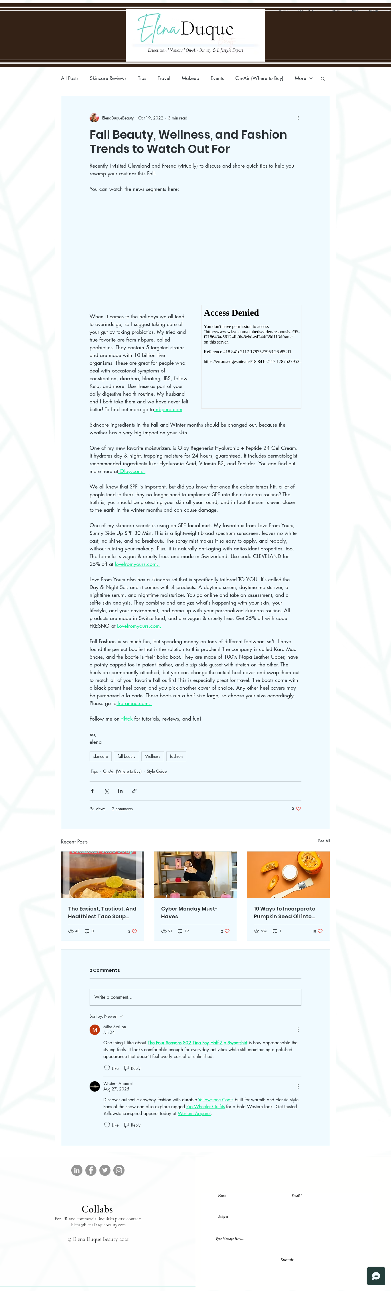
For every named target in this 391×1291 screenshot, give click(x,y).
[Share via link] (134, 791)
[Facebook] (90, 1170)
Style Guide (157, 771)
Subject (223, 1217)
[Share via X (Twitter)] (106, 791)
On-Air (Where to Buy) (259, 78)
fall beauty (126, 756)
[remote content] (140, 253)
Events (217, 78)
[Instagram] (119, 1170)
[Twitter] (104, 1170)
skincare (100, 756)
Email (296, 1196)
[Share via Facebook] (92, 791)
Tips (142, 78)
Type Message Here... (230, 1239)
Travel (164, 78)
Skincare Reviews (108, 78)
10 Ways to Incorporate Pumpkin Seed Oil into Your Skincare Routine (284, 912)
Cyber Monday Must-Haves (189, 912)
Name (222, 1196)
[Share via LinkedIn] (120, 791)
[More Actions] (298, 1029)
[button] (322, 78)
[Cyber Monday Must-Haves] (195, 874)
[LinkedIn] (76, 1170)
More (300, 78)
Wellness (152, 756)
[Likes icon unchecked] (107, 1068)
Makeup (190, 78)
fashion (176, 756)
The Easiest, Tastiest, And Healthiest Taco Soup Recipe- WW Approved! (102, 912)
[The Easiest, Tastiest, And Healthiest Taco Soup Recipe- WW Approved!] (102, 874)
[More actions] (298, 117)
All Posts (69, 78)
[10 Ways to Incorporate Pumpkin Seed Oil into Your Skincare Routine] (288, 874)
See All (324, 840)
